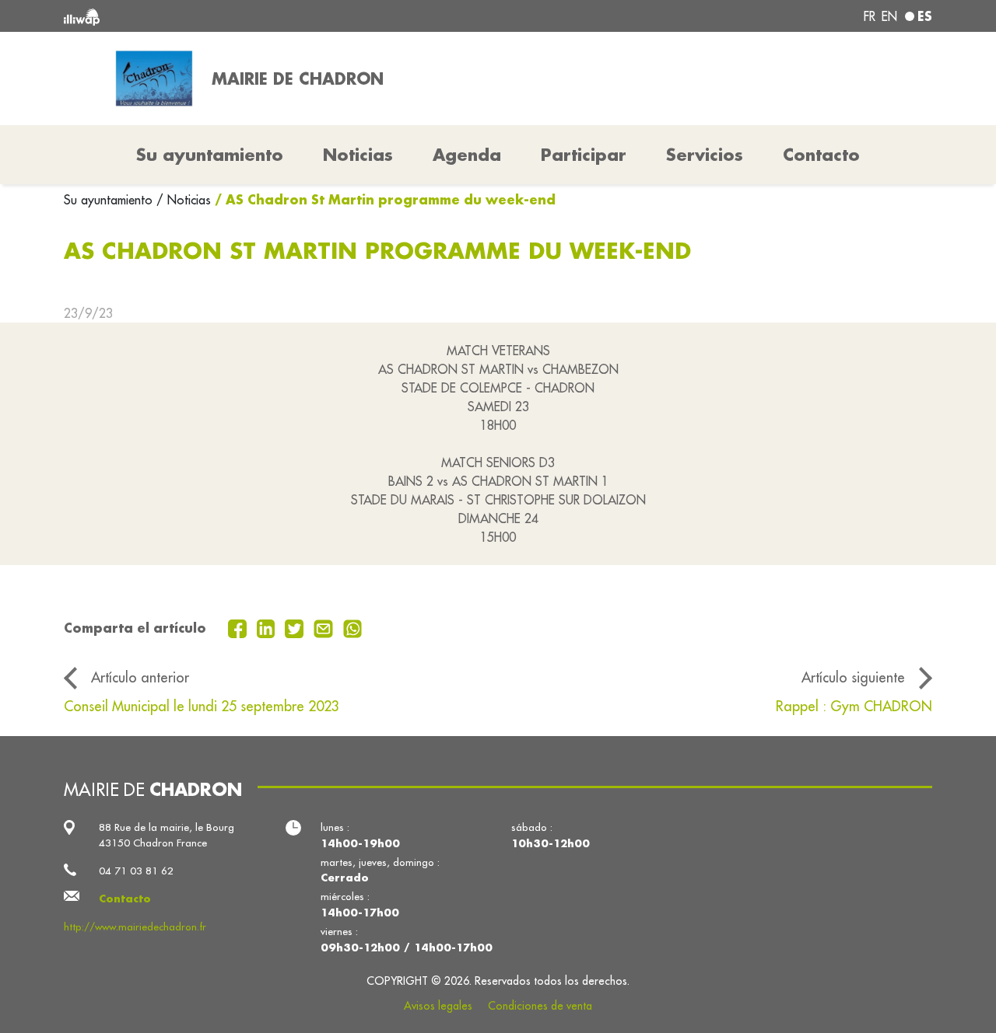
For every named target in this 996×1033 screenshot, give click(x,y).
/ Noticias (183, 200)
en (889, 16)
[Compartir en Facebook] (239, 627)
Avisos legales (438, 1006)
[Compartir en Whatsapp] (353, 627)
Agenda (467, 155)
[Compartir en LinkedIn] (268, 627)
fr (869, 16)
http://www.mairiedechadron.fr (135, 927)
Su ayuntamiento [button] (209, 155)
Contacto (821, 155)
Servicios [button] (704, 155)
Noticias (358, 155)
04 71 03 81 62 (136, 871)
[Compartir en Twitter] (296, 627)
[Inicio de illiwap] (239, 16)
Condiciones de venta (540, 1006)
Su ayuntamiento (110, 200)
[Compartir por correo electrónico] (325, 627)
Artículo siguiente (853, 677)
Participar (583, 155)
